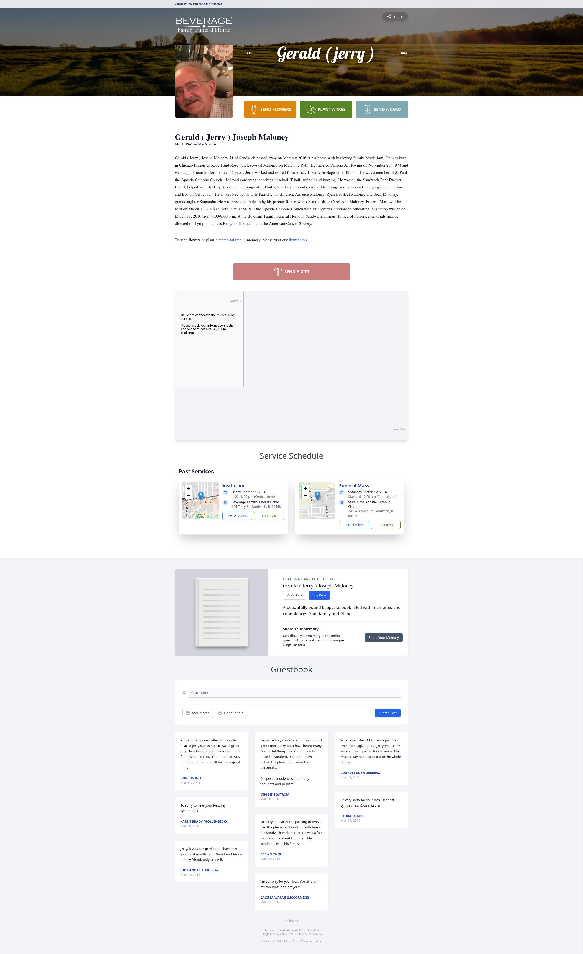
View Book (294, 595)
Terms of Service (304, 934)
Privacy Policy (278, 934)
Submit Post (387, 713)
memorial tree (229, 239)
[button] (201, 496)
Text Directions (237, 516)
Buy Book (319, 595)
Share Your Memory (384, 637)
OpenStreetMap (296, 941)
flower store (298, 239)
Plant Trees (269, 516)
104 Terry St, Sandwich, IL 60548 (256, 506)
